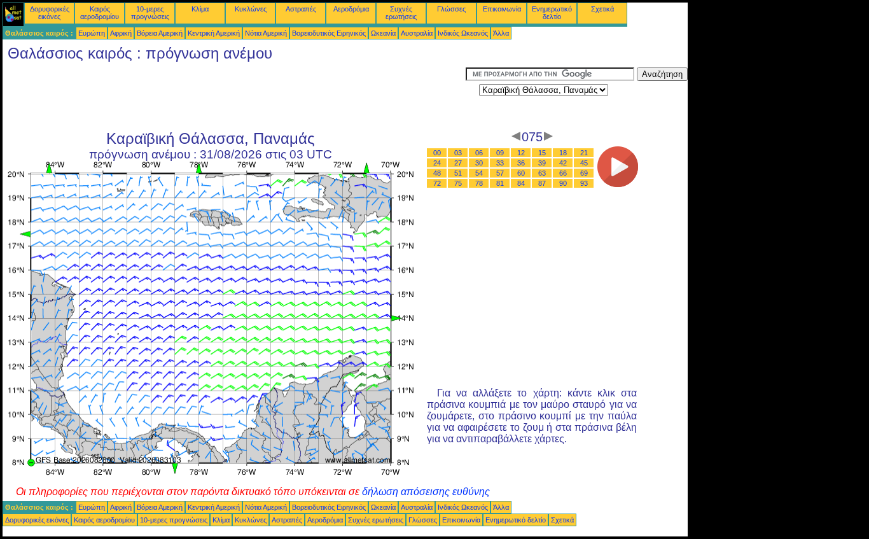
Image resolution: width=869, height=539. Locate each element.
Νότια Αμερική (266, 33)
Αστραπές (301, 9)
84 (521, 183)
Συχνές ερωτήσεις (401, 12)
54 (479, 173)
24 (437, 163)
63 (542, 173)
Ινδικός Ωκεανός (463, 33)
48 (437, 173)
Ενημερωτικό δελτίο (552, 12)
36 (521, 163)
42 (563, 163)
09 (500, 153)
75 (458, 183)
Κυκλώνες (251, 9)
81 (500, 183)
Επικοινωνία (502, 9)
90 (563, 183)
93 (584, 183)
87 (542, 183)
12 (521, 153)
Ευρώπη (91, 33)
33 (500, 163)
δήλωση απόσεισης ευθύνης (426, 491)
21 (584, 153)
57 (500, 173)
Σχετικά (602, 9)
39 (542, 163)
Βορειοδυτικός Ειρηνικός (329, 33)
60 (521, 173)
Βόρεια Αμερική (160, 33)
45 (584, 163)
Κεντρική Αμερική (214, 33)
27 (458, 163)
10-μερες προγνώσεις (150, 12)
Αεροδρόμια (351, 9)
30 (479, 163)
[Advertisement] (234, 96)
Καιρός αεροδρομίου (99, 12)
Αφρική (121, 33)
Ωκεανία (383, 33)
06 (479, 153)
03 (458, 153)
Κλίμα (200, 9)
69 (584, 173)
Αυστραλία (417, 33)
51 (458, 173)
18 (563, 153)
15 (542, 153)
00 (437, 153)
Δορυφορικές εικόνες (49, 12)
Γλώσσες (451, 9)
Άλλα (501, 33)
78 (479, 183)
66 (563, 173)
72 (437, 183)
